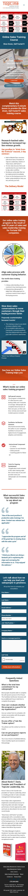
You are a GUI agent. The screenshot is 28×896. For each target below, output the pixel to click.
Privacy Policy (17, 876)
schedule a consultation (14, 85)
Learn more (14, 80)
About (21, 874)
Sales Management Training (14, 869)
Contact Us (10, 876)
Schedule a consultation (14, 237)
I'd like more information (11, 667)
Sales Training (14, 871)
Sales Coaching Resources (12, 874)
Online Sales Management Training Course (14, 866)
